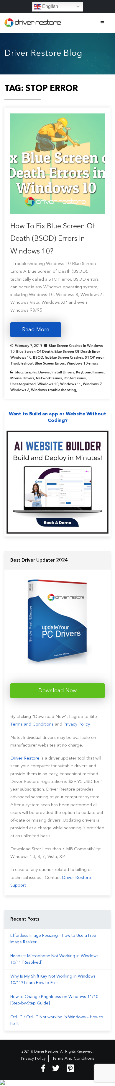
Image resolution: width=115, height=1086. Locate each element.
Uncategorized (23, 384)
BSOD (38, 358)
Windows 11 (70, 384)
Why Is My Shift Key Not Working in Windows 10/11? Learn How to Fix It (53, 979)
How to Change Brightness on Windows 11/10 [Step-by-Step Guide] (54, 1000)
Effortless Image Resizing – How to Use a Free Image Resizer (53, 939)
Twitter (56, 1068)
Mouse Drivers (22, 378)
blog (19, 372)
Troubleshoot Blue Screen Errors (37, 363)
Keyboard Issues (90, 372)
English (49, 6)
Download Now (57, 690)
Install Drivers (63, 372)
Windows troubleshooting (53, 390)
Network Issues (49, 378)
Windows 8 (19, 390)
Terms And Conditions (73, 1058)
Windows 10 (47, 384)
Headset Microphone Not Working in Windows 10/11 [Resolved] (54, 959)
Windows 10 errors (82, 363)
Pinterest (70, 1068)
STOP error (94, 358)
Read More (35, 329)
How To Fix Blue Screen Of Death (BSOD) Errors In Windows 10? (53, 239)
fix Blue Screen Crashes (64, 358)
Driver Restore (25, 758)
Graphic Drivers (37, 372)
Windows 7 (92, 384)
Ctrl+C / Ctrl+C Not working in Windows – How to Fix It (56, 1020)
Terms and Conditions (32, 724)
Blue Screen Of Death (34, 352)
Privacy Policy (76, 724)
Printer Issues (75, 378)
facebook (43, 1068)
